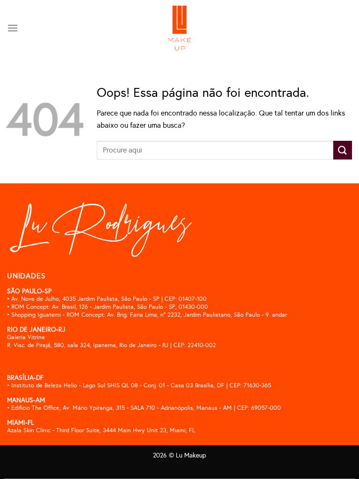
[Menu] (12, 27)
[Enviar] (342, 150)
